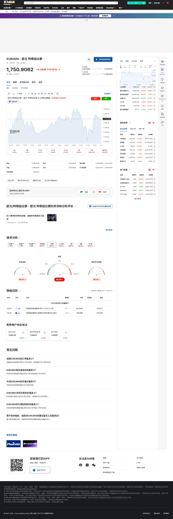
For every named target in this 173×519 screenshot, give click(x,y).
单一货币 (15, 11)
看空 (86, 192)
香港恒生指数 (124, 94)
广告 (138, 463)
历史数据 (15, 88)
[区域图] (13, 93)
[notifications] (163, 3)
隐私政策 (157, 513)
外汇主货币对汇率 (25, 11)
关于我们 (140, 458)
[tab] (11, 245)
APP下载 (106, 463)
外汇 (6, 11)
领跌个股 (141, 129)
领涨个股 (133, 129)
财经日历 (90, 8)
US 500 (122, 106)
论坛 (40, 82)
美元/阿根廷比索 (35, 332)
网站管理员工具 (109, 472)
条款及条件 (146, 513)
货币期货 (64, 11)
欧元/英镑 (54, 332)
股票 (141, 61)
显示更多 (109, 230)
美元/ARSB (12, 332)
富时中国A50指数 (125, 91)
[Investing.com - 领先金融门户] (9, 3)
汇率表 (47, 11)
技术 (34, 82)
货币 (121, 61)
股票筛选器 (99, 8)
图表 (15, 82)
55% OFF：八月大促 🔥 (136, 3)
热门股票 (124, 170)
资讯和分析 (24, 82)
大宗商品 (134, 61)
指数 (127, 61)
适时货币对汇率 (38, 11)
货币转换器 (24, 88)
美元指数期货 (55, 11)
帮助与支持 (141, 468)
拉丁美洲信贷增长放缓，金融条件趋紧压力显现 (25, 217)
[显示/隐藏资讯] (57, 93)
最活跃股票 (123, 129)
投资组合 (106, 468)
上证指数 (123, 87)
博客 (104, 458)
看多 (105, 192)
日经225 (123, 98)
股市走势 (124, 123)
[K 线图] (9, 93)
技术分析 (12, 237)
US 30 (122, 102)
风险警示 (166, 513)
